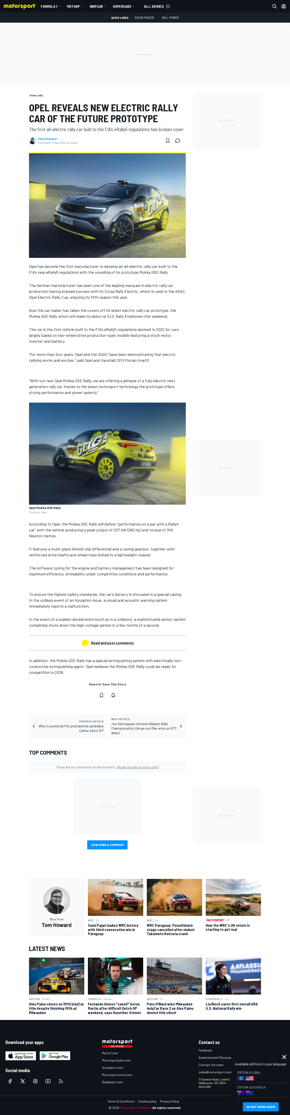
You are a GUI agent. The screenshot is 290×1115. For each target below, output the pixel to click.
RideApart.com (112, 1082)
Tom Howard (47, 138)
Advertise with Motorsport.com (220, 1057)
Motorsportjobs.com (116, 1060)
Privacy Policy (169, 1101)
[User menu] (283, 6)
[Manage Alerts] (113, 695)
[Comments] (179, 140)
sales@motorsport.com (215, 1072)
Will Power (170, 18)
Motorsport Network (136, 1108)
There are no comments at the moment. (107, 767)
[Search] (274, 6)
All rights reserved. (166, 1108)
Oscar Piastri (144, 18)
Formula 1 (49, 6)
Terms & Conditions (121, 1101)
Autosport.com (112, 1067)
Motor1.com (110, 1053)
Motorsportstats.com (117, 1075)
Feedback (205, 1050)
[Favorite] (167, 140)
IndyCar (96, 6)
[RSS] (60, 1081)
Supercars (122, 6)
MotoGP (73, 6)
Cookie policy (147, 1101)
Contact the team (211, 1065)
